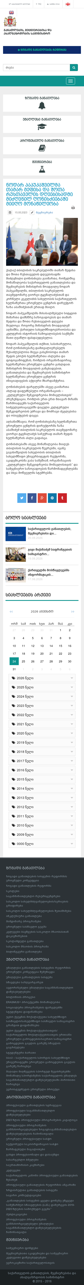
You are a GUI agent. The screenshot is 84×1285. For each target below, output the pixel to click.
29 (32, 630)
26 (32, 661)
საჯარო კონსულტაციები (23, 1195)
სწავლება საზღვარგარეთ (24, 982)
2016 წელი (24, 770)
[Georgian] (68, 4)
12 (32, 646)
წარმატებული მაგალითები (25, 1149)
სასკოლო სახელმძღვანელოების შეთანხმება (38, 910)
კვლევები (13, 1170)
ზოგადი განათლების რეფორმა (28, 885)
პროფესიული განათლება (42, 141)
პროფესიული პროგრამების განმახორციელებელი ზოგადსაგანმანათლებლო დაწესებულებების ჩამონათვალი (41, 1129)
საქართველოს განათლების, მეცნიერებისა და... (49, 531)
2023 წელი (24, 705)
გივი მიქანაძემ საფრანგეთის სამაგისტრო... (50, 552)
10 (14, 646)
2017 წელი (24, 760)
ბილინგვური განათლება (24, 951)
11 (23, 646)
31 (51, 630)
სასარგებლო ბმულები (20, 4)
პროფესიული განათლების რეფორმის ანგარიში (41, 1184)
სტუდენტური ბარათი (21, 1052)
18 (23, 653)
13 (42, 646)
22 (60, 653)
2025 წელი (24, 687)
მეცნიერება (42, 162)
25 (23, 661)
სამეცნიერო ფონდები (22, 1248)
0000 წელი (24, 843)
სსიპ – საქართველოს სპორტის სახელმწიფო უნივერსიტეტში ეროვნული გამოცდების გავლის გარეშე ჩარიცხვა (40, 1062)
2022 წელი (24, 714)
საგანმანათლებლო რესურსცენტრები (33, 896)
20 (42, 653)
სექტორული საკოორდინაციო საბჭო (32, 1144)
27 (14, 630)
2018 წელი (24, 751)
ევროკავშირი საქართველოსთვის (30, 1262)
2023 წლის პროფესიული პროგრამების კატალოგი (41, 1120)
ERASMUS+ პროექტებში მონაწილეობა (33, 1002)
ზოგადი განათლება (42, 98)
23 (69, 653)
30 (42, 630)
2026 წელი (24, 678)
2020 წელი (24, 733)
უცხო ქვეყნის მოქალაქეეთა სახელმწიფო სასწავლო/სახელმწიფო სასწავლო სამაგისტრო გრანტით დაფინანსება (40, 1021)
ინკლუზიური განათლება (24, 916)
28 (23, 630)
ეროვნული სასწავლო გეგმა (26, 926)
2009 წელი (24, 834)
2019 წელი (24, 742)
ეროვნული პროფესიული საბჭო (29, 1138)
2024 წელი (24, 696)
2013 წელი (24, 797)
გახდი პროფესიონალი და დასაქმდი (32, 1154)
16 (69, 646)
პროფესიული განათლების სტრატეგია (34, 1105)
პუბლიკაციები (16, 1214)
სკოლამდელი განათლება (25, 941)
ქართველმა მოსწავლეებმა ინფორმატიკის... (48, 572)
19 (32, 653)
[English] (11, 12)
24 (14, 661)
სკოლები (12, 891)
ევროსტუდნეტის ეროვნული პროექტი (33, 1089)
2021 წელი (24, 724)
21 (51, 653)
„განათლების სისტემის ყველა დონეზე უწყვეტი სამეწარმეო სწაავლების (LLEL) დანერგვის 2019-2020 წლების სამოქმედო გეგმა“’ (40, 1205)
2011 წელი (24, 816)
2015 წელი (24, 779)
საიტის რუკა (54, 4)
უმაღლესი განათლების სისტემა (29, 977)
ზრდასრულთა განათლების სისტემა (32, 1190)
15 (60, 646)
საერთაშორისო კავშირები (25, 1165)
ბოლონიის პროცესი (20, 997)
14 (51, 646)
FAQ (39, 4)
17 (14, 653)
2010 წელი (24, 825)
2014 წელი (24, 788)
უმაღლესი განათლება (42, 119)
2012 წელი (24, 806)
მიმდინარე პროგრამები (23, 921)
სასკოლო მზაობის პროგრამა (27, 946)
